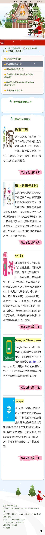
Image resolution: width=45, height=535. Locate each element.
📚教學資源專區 (30, 48)
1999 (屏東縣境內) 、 (19, 519)
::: (2, 48)
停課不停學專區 (13, 48)
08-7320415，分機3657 (14, 522)
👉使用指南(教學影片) (13, 90)
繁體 (38, 2)
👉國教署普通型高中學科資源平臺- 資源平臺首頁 (19, 83)
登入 (15, 2)
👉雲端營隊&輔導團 (12, 58)
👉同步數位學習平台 (13, 64)
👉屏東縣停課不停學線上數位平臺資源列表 (18, 75)
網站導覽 (23, 2)
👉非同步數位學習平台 (14, 69)
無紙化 (32, 361)
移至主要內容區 (5, 2)
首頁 (31, 2)
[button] (2, 42)
